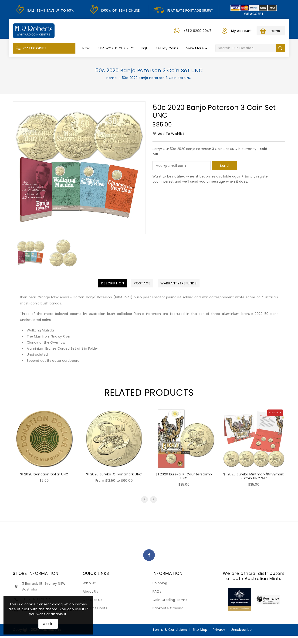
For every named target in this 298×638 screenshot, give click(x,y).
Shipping (159, 583)
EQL (145, 48)
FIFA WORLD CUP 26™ (115, 48)
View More (195, 48)
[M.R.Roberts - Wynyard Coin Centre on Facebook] (149, 555)
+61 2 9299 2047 (197, 30)
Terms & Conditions (169, 629)
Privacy (219, 629)
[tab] (112, 283)
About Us (90, 591)
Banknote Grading (167, 608)
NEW (86, 48)
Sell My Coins (167, 48)
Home (111, 77)
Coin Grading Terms (169, 599)
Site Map (200, 629)
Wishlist (89, 583)
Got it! (48, 623)
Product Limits (95, 608)
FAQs (156, 591)
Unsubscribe (241, 629)
